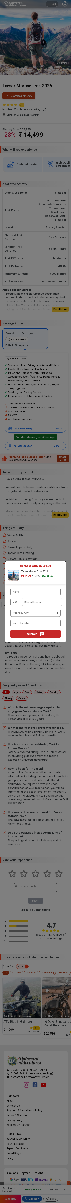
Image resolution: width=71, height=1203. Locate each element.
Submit (32, 634)
